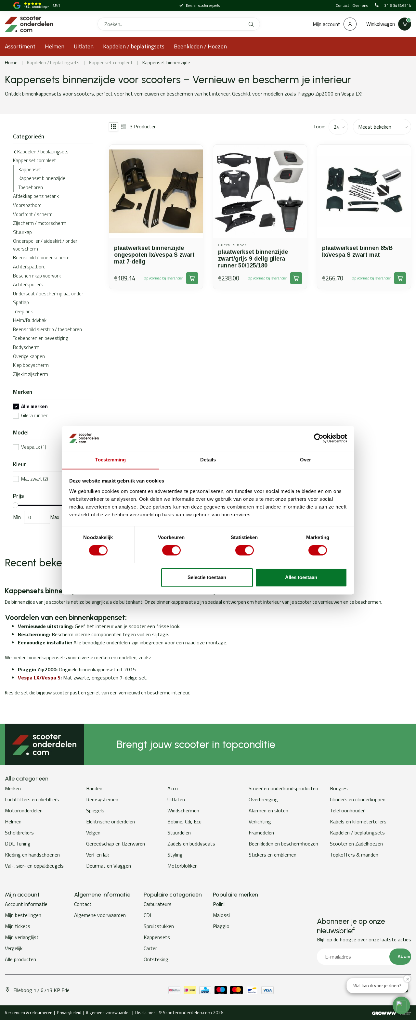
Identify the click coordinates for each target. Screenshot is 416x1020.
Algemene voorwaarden (100, 915)
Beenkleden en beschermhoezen (283, 843)
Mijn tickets (17, 926)
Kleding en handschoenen (32, 855)
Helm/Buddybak (29, 320)
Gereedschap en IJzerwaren (115, 843)
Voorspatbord (27, 205)
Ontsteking (156, 959)
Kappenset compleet (111, 62)
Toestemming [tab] (110, 459)
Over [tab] (305, 459)
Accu (172, 788)
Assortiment (20, 46)
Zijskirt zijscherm (30, 374)
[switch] (171, 550)
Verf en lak (97, 855)
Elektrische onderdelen (110, 821)
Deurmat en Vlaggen (108, 866)
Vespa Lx (33, 447)
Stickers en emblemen (272, 855)
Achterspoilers (28, 284)
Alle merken (34, 406)
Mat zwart (34, 479)
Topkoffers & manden (354, 855)
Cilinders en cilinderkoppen (357, 799)
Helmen (54, 46)
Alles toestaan (301, 577)
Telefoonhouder (347, 810)
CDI (147, 915)
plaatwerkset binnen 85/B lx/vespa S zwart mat (357, 251)
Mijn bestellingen (23, 915)
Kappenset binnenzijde (166, 62)
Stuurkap (22, 232)
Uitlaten (84, 46)
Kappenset (30, 169)
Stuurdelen (179, 832)
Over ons (360, 5)
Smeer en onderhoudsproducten (283, 788)
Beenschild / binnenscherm (41, 257)
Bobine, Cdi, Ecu (184, 821)
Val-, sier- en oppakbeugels (34, 866)
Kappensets (157, 937)
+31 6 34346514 (396, 5)
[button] (401, 1005)
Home (11, 62)
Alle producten (20, 959)
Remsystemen (102, 799)
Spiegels (95, 810)
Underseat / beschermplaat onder (48, 293)
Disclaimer (145, 1012)
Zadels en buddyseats (191, 843)
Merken (13, 788)
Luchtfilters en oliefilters (32, 799)
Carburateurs (158, 904)
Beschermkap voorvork (37, 275)
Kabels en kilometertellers (358, 821)
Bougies (339, 788)
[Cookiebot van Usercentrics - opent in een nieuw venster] (318, 438)
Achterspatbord (29, 266)
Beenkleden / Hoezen (200, 46)
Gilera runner (34, 416)
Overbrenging (263, 799)
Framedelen (261, 832)
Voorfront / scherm (33, 214)
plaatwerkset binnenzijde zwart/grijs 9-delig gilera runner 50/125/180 (253, 259)
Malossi (221, 915)
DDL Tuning (18, 843)
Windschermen (183, 810)
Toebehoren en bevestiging (40, 338)
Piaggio (221, 926)
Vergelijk (13, 948)
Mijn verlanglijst (22, 937)
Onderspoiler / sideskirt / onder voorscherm (45, 244)
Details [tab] (208, 459)
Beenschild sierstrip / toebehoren (47, 329)
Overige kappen (29, 356)
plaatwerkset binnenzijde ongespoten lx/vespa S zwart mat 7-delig (154, 255)
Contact (342, 5)
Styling (175, 855)
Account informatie (26, 904)
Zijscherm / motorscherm (39, 223)
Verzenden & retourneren (28, 1012)
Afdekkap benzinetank (36, 196)
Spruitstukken (159, 926)
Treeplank (23, 311)
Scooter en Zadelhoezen (356, 843)
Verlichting (260, 821)
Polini (219, 904)
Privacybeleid (69, 1012)
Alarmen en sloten (268, 810)
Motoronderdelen (24, 810)
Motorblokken (182, 866)
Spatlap (21, 302)
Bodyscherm (26, 347)
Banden (94, 788)
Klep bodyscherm (31, 365)
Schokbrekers (19, 832)
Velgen (93, 832)
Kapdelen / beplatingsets (133, 46)
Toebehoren (31, 187)
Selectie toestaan (207, 577)
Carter (150, 948)
